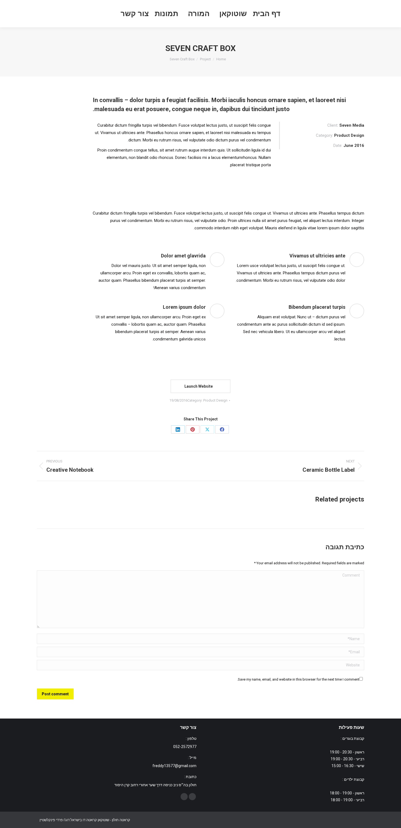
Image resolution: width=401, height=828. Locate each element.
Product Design (215, 400)
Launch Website (199, 386)
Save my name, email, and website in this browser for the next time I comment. (298, 679)
